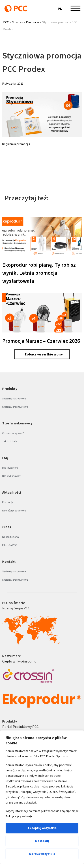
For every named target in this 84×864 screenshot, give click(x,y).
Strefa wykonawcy (17, 423)
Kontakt (9, 561)
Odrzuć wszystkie (42, 854)
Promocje (32, 22)
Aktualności (11, 492)
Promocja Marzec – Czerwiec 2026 (41, 341)
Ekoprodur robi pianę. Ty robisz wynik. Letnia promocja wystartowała (39, 273)
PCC (6, 22)
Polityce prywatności (19, 816)
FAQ (5, 457)
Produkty (9, 388)
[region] (42, 797)
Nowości (17, 22)
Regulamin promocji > (16, 144)
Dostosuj (42, 841)
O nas (6, 527)
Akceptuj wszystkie (42, 828)
